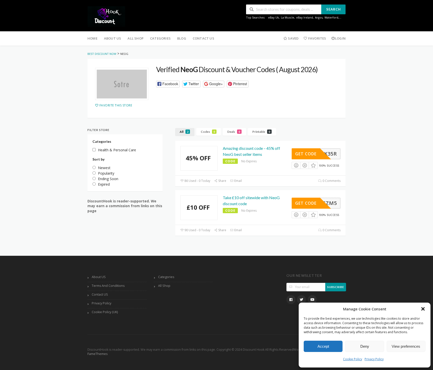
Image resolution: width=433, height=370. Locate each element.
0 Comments (331, 181)
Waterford (331, 17)
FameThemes (97, 354)
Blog (181, 38)
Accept (323, 346)
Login (340, 38)
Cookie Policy (352, 359)
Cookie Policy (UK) (105, 312)
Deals (233, 132)
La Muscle (287, 17)
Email (238, 181)
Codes (208, 132)
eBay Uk (273, 17)
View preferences (406, 346)
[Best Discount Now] (106, 16)
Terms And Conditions (108, 286)
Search (333, 9)
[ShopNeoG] (122, 84)
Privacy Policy (374, 359)
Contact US (203, 38)
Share (222, 181)
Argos (318, 17)
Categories (160, 38)
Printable (261, 132)
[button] (422, 308)
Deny (364, 346)
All (184, 132)
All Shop (136, 38)
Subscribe (335, 287)
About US (112, 38)
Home (92, 38)
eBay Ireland (304, 17)
